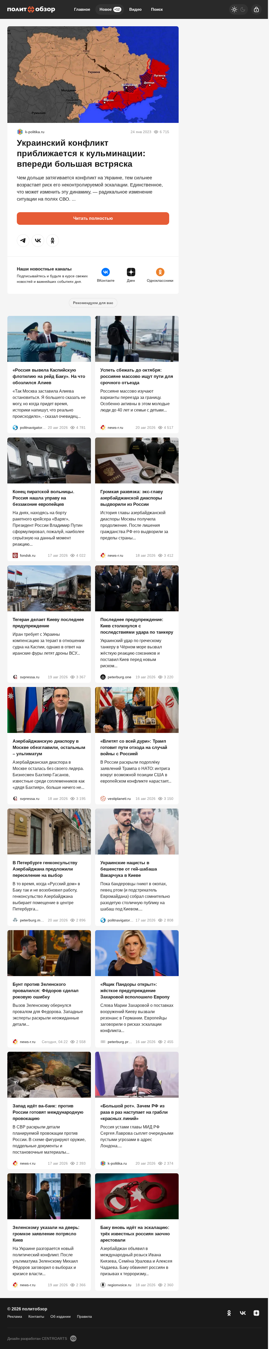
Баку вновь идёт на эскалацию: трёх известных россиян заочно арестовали (135, 1234)
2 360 (168, 1285)
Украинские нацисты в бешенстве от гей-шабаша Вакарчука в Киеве (128, 869)
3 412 (168, 555)
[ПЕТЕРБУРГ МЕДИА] (15, 920)
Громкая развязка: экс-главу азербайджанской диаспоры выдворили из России (131, 498)
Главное (82, 9)
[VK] (242, 1313)
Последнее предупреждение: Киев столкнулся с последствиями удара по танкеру (136, 626)
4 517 (168, 427)
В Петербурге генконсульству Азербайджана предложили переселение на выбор (45, 869)
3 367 (81, 677)
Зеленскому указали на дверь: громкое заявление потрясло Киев (46, 1234)
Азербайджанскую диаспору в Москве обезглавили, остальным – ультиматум (49, 747)
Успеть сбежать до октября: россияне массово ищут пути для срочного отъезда (136, 376)
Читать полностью (93, 218)
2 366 (81, 1285)
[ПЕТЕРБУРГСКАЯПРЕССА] (103, 1041)
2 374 (168, 1163)
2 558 (81, 1042)
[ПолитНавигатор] (15, 427)
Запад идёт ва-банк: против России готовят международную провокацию (48, 1112)
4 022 (81, 555)
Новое (110, 9)
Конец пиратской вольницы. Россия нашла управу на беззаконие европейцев (43, 498)
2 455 (168, 1042)
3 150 (168, 798)
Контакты (36, 1316)
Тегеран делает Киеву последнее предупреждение (48, 622)
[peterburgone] (103, 677)
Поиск (157, 9)
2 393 (81, 1163)
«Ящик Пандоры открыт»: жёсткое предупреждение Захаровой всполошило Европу (134, 990)
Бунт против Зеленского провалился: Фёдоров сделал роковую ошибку (46, 990)
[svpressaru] (15, 677)
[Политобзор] (31, 9)
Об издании (60, 1316)
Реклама (14, 1316)
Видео (135, 9)
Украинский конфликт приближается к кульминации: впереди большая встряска (81, 153)
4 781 (81, 427)
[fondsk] (15, 555)
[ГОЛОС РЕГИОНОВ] (103, 1285)
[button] (23, 240)
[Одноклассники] (229, 1313)
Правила (84, 1316)
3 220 (168, 677)
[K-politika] (20, 132)
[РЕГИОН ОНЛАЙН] (103, 427)
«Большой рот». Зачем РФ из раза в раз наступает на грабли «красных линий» (134, 1112)
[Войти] (256, 9)
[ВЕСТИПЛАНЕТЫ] (103, 798)
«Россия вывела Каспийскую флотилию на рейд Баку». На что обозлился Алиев (49, 376)
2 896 (81, 920)
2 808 (168, 920)
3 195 (81, 798)
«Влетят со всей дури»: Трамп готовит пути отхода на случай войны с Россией (133, 747)
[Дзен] (256, 1313)
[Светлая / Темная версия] (238, 9)
